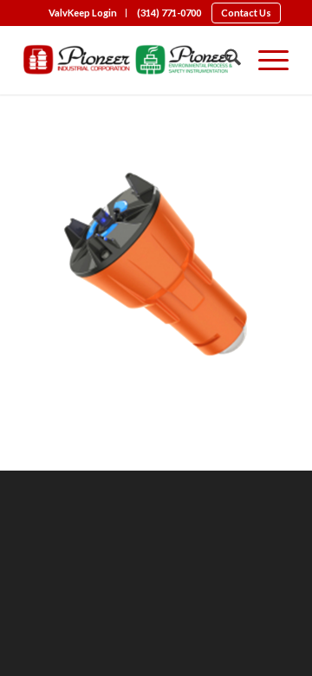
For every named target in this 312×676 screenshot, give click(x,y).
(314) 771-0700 (169, 12)
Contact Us (246, 12)
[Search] (224, 59)
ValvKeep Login (83, 12)
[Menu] (265, 59)
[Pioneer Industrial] (129, 59)
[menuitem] (83, 13)
